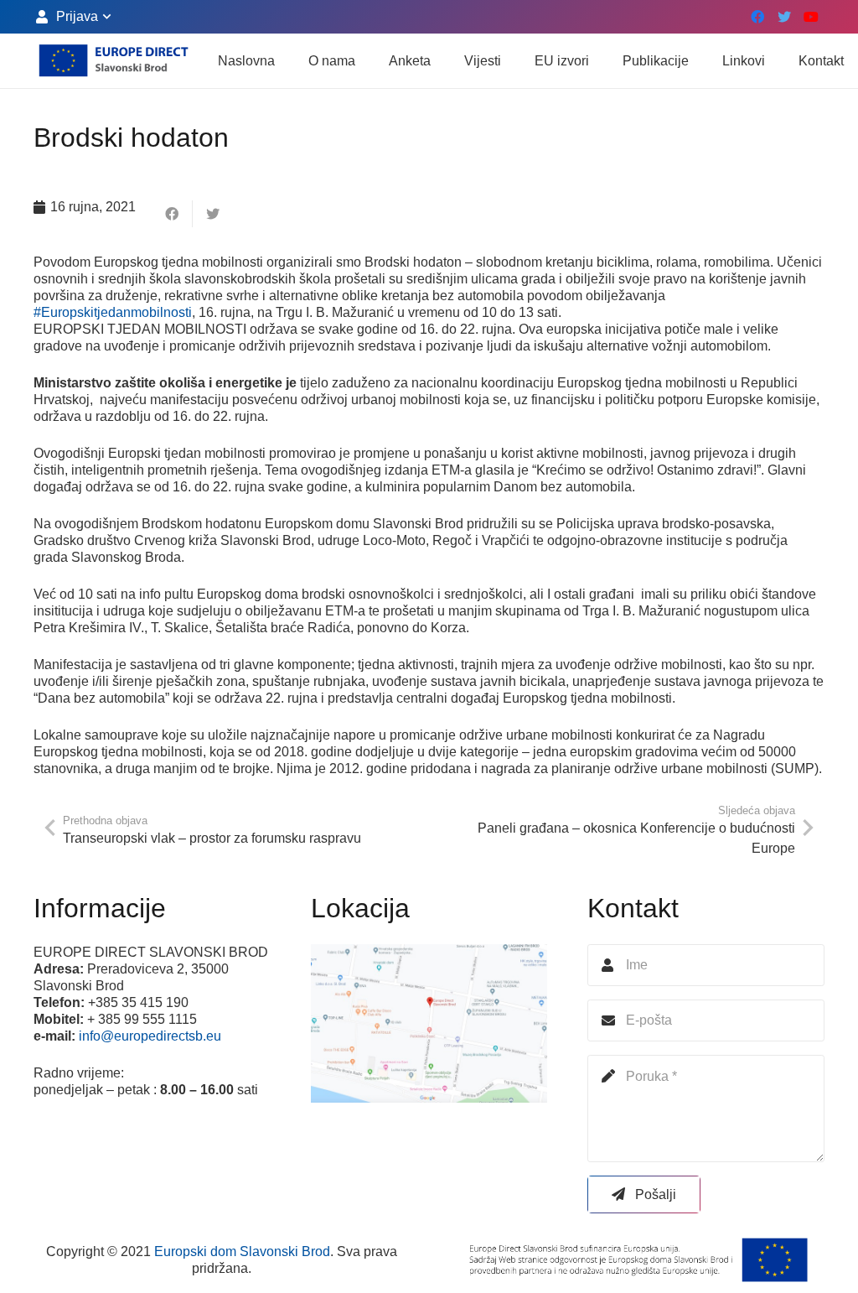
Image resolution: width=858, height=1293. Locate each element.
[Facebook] (757, 16)
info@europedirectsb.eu (150, 1036)
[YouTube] (811, 16)
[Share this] (172, 213)
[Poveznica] (113, 61)
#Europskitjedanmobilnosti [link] (113, 312)
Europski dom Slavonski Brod (242, 1251)
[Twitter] (784, 16)
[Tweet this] (213, 213)
